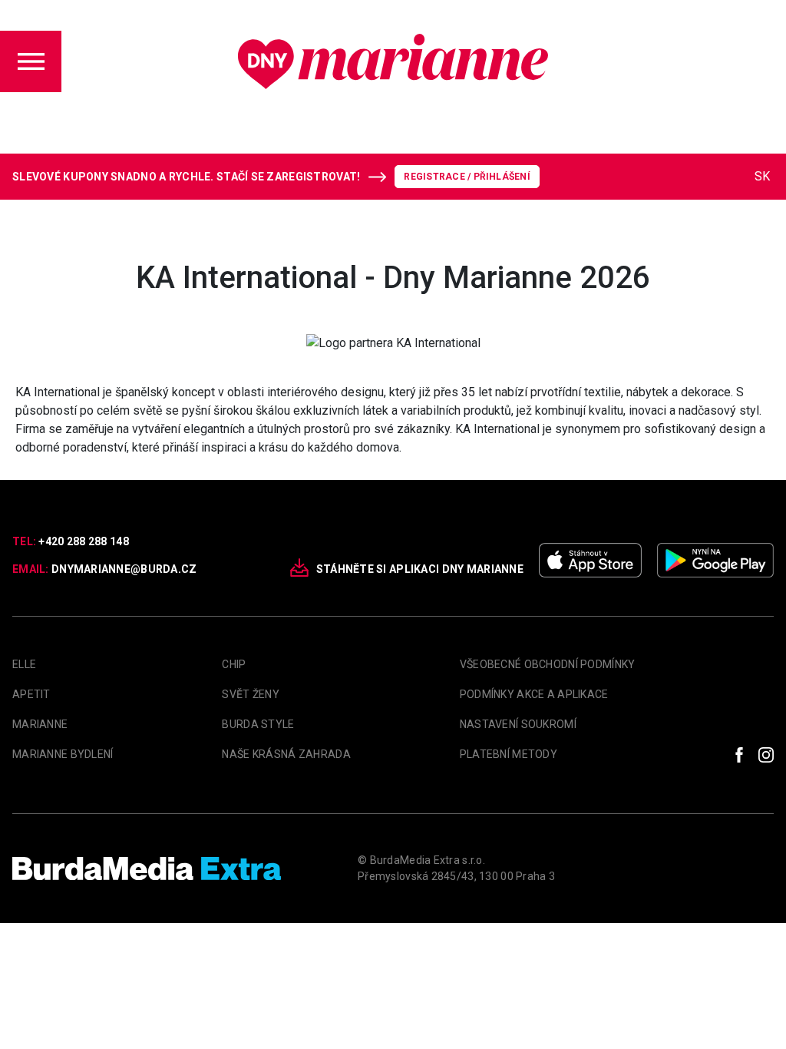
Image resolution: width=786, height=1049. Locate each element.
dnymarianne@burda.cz (124, 569)
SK (762, 176)
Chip (234, 664)
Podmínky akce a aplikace (534, 694)
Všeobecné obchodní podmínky (548, 664)
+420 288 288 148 (83, 541)
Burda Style (258, 724)
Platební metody (508, 754)
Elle (24, 664)
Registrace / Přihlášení (467, 176)
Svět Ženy (250, 694)
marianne (40, 724)
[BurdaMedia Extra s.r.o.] (146, 868)
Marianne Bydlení (62, 754)
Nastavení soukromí (518, 724)
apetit (31, 694)
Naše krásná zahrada (286, 754)
